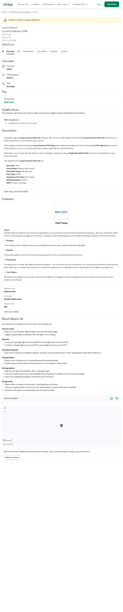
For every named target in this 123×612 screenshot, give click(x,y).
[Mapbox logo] (8, 444)
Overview (10, 51)
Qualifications (28, 51)
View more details (11, 311)
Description (42, 51)
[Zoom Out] (5, 411)
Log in (99, 4)
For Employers (48, 4)
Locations (35, 4)
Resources (62, 4)
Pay (18, 51)
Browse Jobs (23, 4)
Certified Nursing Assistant (20, 12)
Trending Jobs (78, 4)
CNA (4, 12)
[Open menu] (2, 51)
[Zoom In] (5, 408)
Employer (54, 51)
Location (64, 51)
